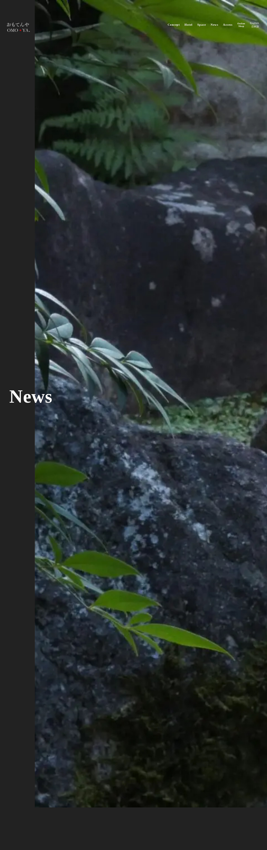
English (254, 23)
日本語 (255, 26)
